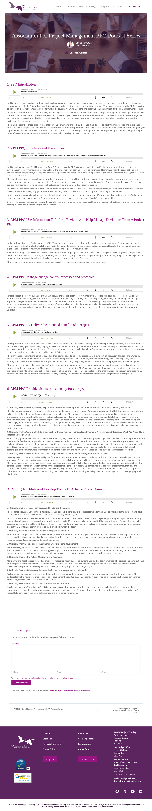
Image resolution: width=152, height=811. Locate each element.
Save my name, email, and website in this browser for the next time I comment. (44, 678)
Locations (47, 738)
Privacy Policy (49, 749)
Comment (15, 643)
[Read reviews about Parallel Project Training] (22, 776)
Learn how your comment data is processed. (70, 690)
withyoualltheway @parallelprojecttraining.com (127, 779)
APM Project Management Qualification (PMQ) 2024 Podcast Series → (126, 710)
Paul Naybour (82, 45)
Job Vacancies (84, 744)
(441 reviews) (24, 780)
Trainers (46, 733)
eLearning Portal (86, 738)
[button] (73, 6)
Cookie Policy (84, 749)
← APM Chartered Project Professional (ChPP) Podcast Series (37, 709)
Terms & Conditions (52, 744)
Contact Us (83, 733)
